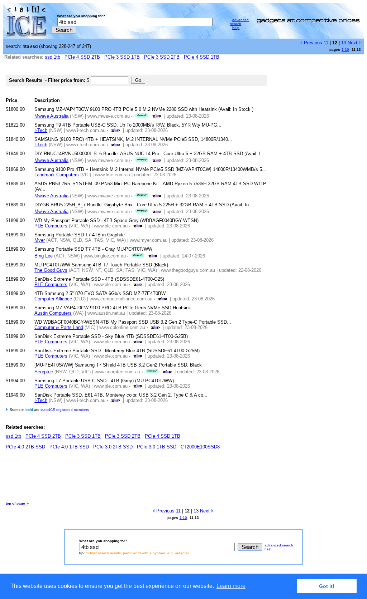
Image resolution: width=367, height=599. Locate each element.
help (235, 28)
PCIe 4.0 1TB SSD (69, 447)
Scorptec (43, 371)
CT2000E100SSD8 (200, 447)
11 (326, 42)
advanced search (239, 22)
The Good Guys (50, 270)
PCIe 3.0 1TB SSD (156, 447)
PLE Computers (50, 226)
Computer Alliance (53, 298)
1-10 (345, 49)
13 (343, 42)
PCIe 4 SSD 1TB (201, 57)
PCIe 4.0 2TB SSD (25, 447)
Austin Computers (53, 313)
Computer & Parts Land (58, 327)
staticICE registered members (64, 410)
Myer (39, 240)
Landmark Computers (56, 174)
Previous (312, 42)
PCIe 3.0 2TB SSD (113, 447)
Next (353, 42)
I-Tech (40, 130)
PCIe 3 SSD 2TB (162, 57)
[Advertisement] (136, 478)
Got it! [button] (326, 586)
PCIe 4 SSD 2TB (82, 57)
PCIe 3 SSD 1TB (122, 57)
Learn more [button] (231, 586)
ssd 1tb (52, 57)
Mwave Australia (51, 116)
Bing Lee (43, 256)
